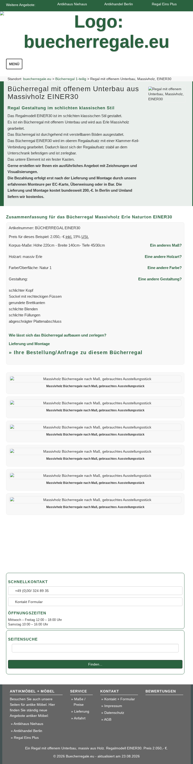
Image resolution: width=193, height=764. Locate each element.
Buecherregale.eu (80, 756)
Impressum (113, 706)
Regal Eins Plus (164, 4)
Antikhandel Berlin (118, 4)
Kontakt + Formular (119, 699)
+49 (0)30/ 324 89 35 (31, 591)
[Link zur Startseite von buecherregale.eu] (96, 30)
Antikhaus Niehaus (72, 4)
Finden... (95, 664)
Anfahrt (79, 718)
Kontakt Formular (28, 602)
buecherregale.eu (37, 79)
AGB (107, 719)
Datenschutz (114, 713)
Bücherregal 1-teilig (70, 79)
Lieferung (81, 711)
